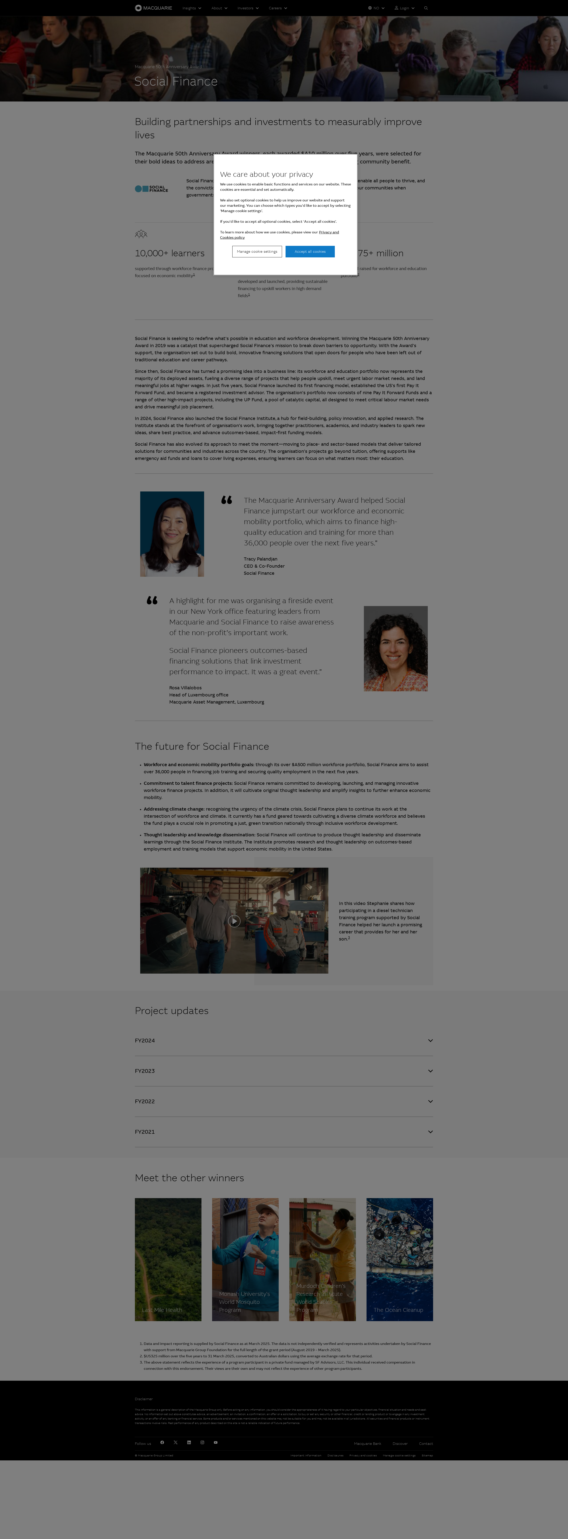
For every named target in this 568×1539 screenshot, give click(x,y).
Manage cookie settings (257, 251)
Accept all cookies (310, 251)
